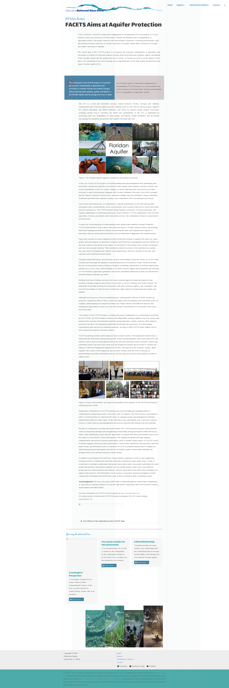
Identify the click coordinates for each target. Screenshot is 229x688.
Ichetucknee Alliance (125, 659)
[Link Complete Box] (81, 571)
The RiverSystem (90, 621)
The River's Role (110, 620)
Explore (120, 656)
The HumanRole (129, 620)
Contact (120, 662)
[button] (119, 521)
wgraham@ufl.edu (85, 499)
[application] (185, 5)
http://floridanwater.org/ (130, 493)
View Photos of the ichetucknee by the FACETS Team (104, 521)
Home (119, 653)
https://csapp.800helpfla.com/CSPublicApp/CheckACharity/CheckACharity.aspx (101, 678)
